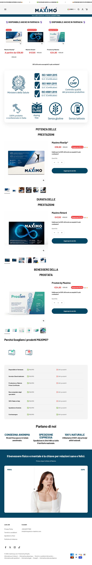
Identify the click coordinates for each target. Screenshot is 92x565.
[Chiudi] (87, 535)
